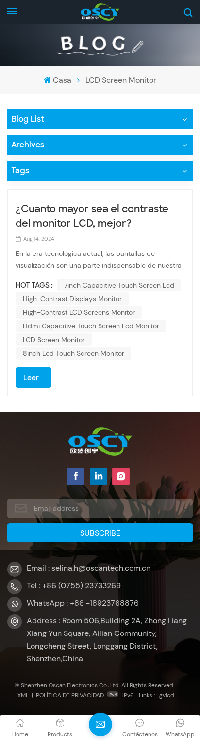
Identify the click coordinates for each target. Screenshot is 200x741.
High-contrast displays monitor (72, 298)
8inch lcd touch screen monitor (73, 353)
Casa (62, 80)
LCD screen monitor (54, 339)
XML (23, 695)
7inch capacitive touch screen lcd (119, 285)
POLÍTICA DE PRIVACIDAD (70, 695)
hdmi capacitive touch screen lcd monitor (91, 326)
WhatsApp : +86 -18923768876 (83, 603)
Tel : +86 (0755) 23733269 (74, 585)
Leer (31, 377)
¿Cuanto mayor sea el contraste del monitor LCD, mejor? (92, 216)
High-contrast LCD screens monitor (79, 312)
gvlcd (166, 695)
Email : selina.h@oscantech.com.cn (88, 568)
